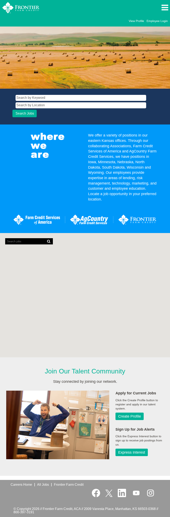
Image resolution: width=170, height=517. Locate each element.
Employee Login (157, 21)
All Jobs (43, 484)
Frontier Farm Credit (69, 484)
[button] (143, 8)
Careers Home (21, 484)
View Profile (136, 21)
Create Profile (129, 416)
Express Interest (131, 452)
